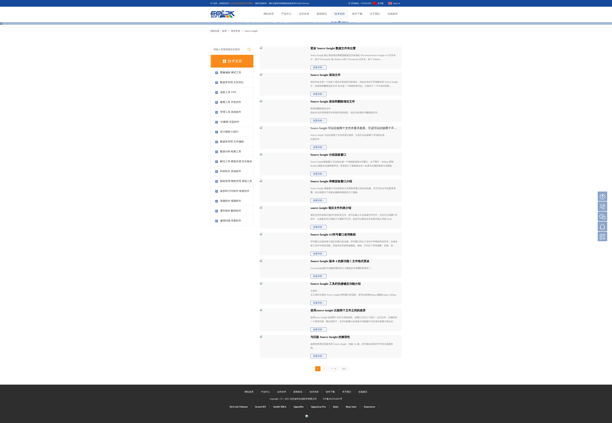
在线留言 (362, 392)
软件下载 (330, 392)
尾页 (344, 369)
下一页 (333, 369)
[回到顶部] (602, 196)
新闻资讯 (297, 392)
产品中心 (265, 392)
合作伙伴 (281, 392)
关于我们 (346, 392)
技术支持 (314, 392)
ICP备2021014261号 (332, 399)
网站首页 (249, 392)
